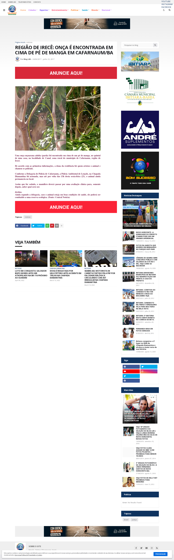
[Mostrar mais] (62, 226)
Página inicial (20, 42)
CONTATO (37, 2)
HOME (3, 2)
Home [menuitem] (23, 10)
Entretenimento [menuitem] (59, 10)
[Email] (57, 226)
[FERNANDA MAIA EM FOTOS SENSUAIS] (128, 333)
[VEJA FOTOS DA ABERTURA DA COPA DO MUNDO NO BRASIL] (140, 214)
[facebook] (131, 367)
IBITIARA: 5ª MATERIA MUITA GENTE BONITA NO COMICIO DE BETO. (145, 318)
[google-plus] (149, 376)
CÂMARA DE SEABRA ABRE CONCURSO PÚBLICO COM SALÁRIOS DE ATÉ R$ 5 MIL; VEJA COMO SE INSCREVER (146, 262)
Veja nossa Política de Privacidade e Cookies (28, 555)
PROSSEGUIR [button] (160, 554)
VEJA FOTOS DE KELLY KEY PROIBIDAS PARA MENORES (146, 480)
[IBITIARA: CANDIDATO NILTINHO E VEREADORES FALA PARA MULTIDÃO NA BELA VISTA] (128, 307)
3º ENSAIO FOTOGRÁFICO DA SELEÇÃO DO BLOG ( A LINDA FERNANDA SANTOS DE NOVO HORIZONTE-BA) (146, 467)
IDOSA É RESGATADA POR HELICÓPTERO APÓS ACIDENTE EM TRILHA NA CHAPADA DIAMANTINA (65, 274)
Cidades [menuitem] (32, 10)
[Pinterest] (52, 226)
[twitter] (149, 367)
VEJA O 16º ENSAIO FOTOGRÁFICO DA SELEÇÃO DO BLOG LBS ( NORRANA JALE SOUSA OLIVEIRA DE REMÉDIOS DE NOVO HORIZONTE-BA (139, 416)
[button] (4, 10)
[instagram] (149, 371)
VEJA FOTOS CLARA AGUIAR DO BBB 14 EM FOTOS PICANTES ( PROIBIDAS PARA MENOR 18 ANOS (146, 452)
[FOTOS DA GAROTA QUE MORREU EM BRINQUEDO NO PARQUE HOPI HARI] (128, 249)
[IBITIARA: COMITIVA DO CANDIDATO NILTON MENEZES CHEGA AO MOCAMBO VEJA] (128, 294)
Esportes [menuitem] (44, 10)
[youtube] (131, 371)
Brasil (126, 520)
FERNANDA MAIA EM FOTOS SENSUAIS (144, 330)
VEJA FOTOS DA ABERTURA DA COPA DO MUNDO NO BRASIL (138, 225)
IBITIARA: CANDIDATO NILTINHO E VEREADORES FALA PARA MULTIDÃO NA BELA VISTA (146, 306)
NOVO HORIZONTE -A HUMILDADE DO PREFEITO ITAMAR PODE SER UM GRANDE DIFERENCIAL (146, 235)
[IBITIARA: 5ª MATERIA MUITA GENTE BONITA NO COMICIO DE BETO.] (128, 320)
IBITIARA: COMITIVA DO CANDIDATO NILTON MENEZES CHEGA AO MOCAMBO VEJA (145, 293)
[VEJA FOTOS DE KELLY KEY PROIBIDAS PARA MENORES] (128, 482)
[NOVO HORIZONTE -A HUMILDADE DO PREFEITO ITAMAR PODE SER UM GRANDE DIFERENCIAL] (128, 236)
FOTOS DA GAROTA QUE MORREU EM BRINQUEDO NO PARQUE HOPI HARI (146, 247)
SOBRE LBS (12, 2)
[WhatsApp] (47, 226)
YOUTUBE (165, 1)
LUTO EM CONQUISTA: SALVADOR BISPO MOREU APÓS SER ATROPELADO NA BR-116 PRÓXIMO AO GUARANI (31, 274)
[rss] (157, 548)
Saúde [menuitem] (85, 10)
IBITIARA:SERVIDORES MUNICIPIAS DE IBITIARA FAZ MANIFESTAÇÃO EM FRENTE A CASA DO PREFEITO (146, 277)
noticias (29, 42)
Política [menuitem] (74, 10)
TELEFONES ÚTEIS (24, 2)
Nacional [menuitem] (106, 10)
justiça (134, 520)
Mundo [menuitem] (94, 10)
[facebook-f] (136, 548)
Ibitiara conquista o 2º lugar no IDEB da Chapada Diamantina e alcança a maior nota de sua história (146, 345)
